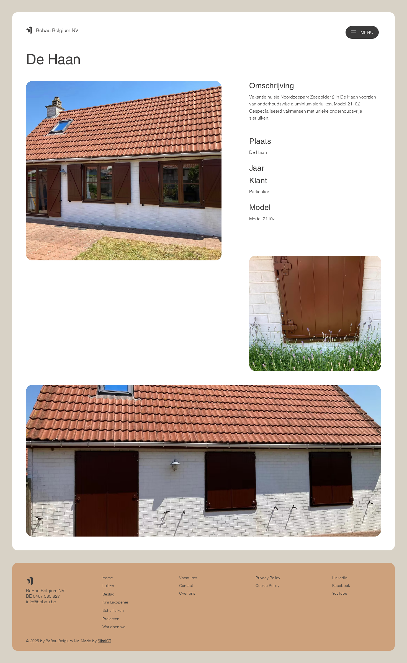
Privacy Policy (268, 577)
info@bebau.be (41, 601)
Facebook (341, 585)
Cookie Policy (267, 585)
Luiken (108, 585)
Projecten (110, 618)
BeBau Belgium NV (45, 590)
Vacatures (188, 577)
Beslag (108, 594)
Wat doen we (113, 626)
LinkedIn (339, 577)
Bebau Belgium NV (57, 30)
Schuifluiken (113, 610)
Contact (186, 585)
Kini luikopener (115, 602)
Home (107, 577)
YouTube (339, 593)
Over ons (187, 593)
